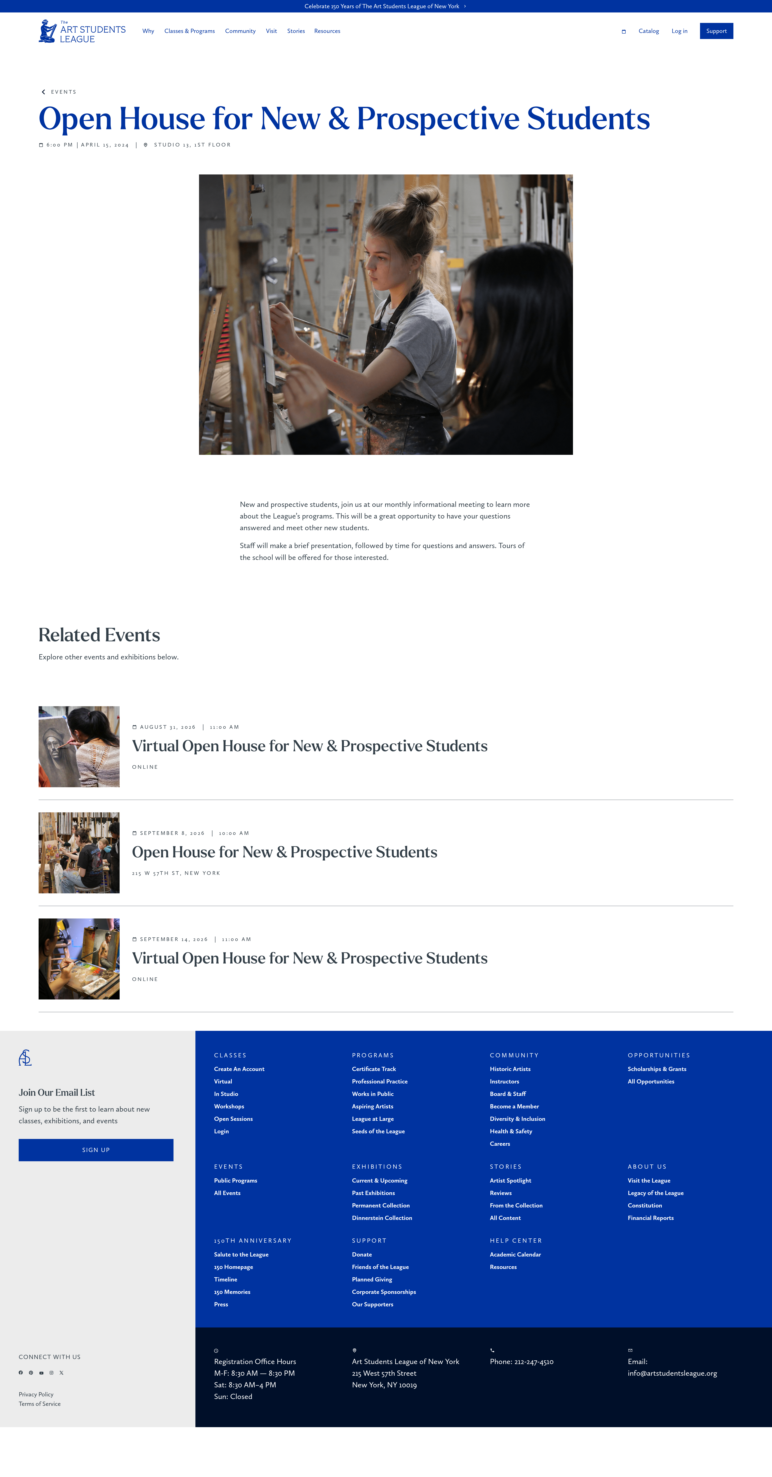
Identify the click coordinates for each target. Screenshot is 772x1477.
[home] (82, 31)
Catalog (649, 31)
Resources (327, 31)
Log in (680, 31)
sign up (96, 1150)
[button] (149, 30)
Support (716, 31)
